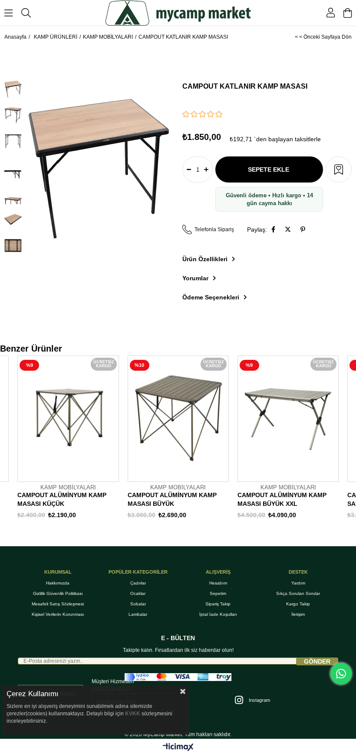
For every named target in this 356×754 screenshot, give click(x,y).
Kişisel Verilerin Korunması (58, 614)
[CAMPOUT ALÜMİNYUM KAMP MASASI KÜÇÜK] (68, 418)
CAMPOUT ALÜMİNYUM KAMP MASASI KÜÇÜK (61, 499)
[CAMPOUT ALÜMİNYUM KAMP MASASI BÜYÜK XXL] (288, 418)
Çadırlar (138, 583)
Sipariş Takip (218, 603)
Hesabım (218, 583)
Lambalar (138, 614)
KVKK (132, 714)
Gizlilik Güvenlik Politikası (58, 593)
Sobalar (138, 603)
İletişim (298, 614)
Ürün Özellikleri (204, 259)
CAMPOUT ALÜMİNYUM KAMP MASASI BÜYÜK (172, 499)
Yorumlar (195, 278)
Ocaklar (137, 593)
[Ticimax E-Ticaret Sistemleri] (178, 747)
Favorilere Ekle (112, 480)
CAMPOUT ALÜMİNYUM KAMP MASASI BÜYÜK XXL (281, 499)
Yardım (298, 583)
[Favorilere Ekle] (339, 169)
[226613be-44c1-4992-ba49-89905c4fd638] (178, 677)
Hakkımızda (57, 583)
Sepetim (218, 593)
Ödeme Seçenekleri (210, 297)
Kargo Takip (298, 603)
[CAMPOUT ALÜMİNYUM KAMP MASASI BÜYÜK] (178, 418)
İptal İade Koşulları (218, 614)
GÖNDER (317, 661)
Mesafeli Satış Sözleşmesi (58, 603)
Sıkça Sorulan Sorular (298, 593)
